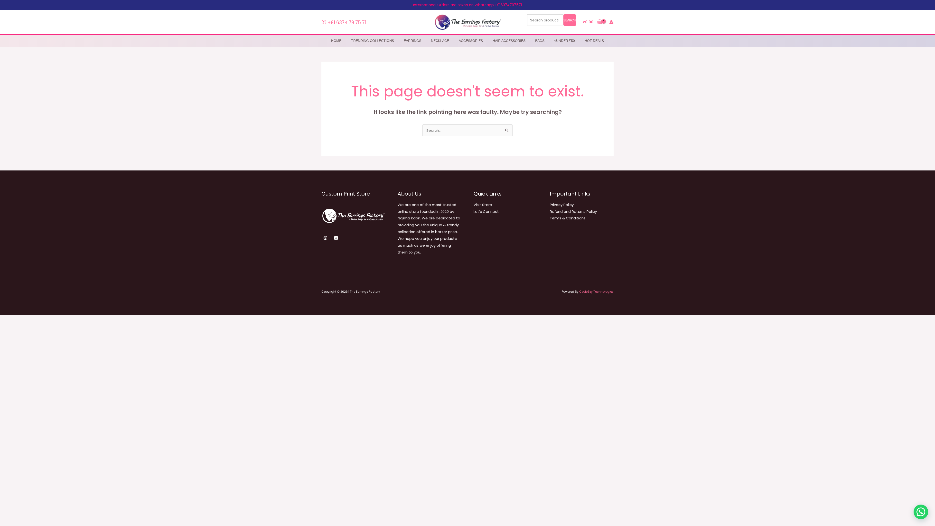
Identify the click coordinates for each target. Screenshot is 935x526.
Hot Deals (594, 41)
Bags (539, 41)
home (336, 41)
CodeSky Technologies (596, 292)
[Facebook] (336, 238)
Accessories (471, 41)
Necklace (440, 41)
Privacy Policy (562, 204)
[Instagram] (325, 238)
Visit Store (483, 204)
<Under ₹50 (564, 41)
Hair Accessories (509, 41)
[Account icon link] (611, 22)
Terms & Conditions (568, 218)
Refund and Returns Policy (573, 211)
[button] (921, 512)
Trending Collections (372, 41)
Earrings (412, 41)
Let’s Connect (486, 211)
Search (569, 20)
